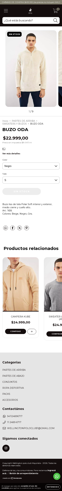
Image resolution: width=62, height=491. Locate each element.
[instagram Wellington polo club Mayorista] (6, 448)
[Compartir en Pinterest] (26, 229)
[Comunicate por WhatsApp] (56, 476)
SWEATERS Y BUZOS (14, 123)
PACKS (6, 394)
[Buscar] (55, 20)
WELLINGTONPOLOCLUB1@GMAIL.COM (31, 428)
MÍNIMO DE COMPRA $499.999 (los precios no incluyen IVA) (31, 2)
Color (4, 160)
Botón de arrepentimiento (24, 473)
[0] (55, 11)
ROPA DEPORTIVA (13, 388)
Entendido (53, 487)
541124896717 (14, 416)
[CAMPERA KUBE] (31, 331)
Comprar (15, 331)
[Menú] (6, 10)
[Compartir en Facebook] (13, 229)
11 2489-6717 (14, 422)
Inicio (5, 121)
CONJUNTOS (9, 382)
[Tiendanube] (12, 478)
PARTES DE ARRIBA (23, 121)
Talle (4, 174)
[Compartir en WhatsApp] (5, 228)
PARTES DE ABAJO (13, 375)
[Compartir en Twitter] (20, 229)
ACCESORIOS (10, 400)
